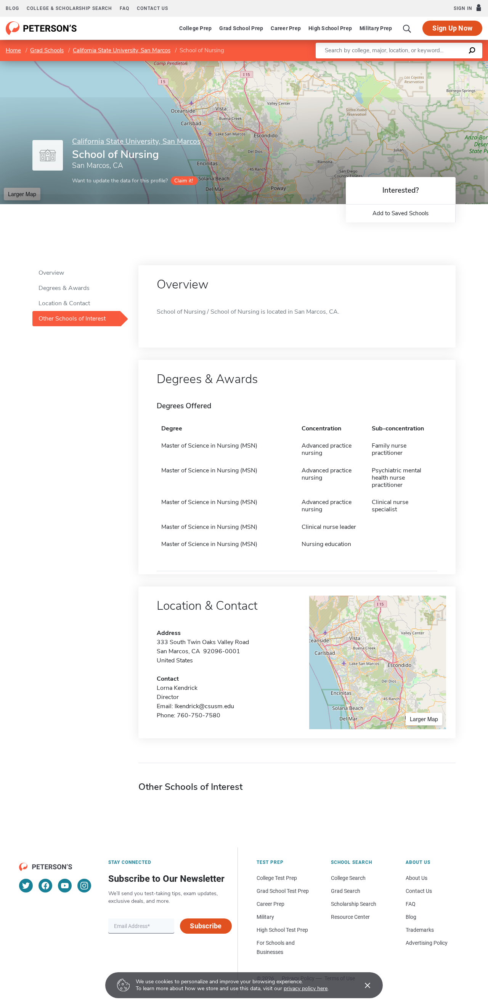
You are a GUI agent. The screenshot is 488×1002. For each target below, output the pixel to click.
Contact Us (419, 891)
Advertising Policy (427, 943)
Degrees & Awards (64, 288)
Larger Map (22, 194)
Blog (12, 8)
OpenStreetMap (436, 64)
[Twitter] (26, 885)
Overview (51, 273)
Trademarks (420, 930)
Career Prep (286, 28)
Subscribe (206, 926)
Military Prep (376, 28)
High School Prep (330, 28)
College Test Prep (277, 878)
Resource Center (350, 917)
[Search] (407, 28)
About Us (416, 878)
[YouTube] (65, 885)
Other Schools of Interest (72, 318)
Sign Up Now (452, 28)
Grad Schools (47, 50)
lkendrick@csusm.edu (204, 706)
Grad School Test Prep (283, 891)
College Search (348, 878)
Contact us (152, 8)
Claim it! (183, 180)
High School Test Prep (282, 930)
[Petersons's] (41, 28)
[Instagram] (84, 885)
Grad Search (345, 891)
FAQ (124, 8)
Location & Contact (64, 303)
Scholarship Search (353, 904)
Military (265, 917)
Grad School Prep (241, 28)
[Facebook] (45, 885)
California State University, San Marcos (121, 50)
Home (13, 50)
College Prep (195, 28)
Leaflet (398, 64)
